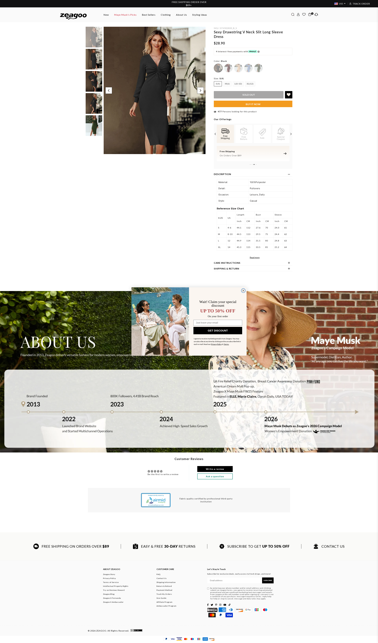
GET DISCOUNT (218, 330)
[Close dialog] (243, 291)
